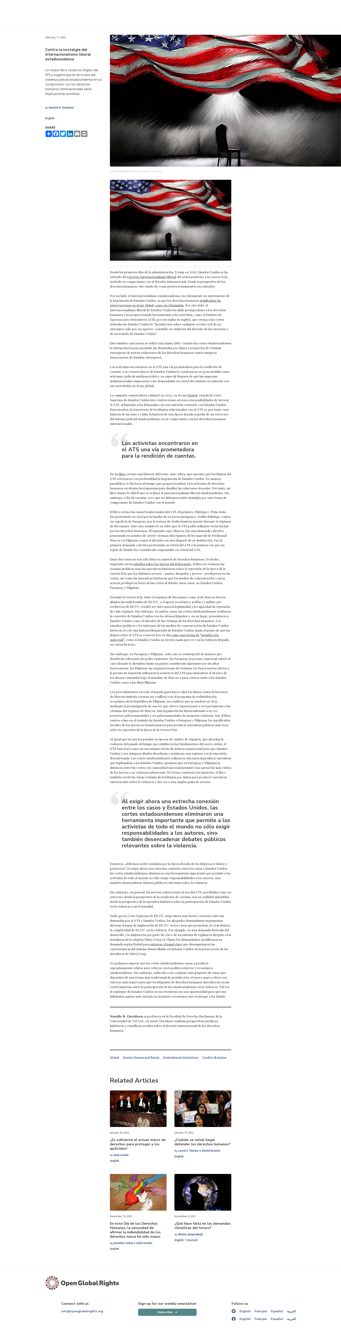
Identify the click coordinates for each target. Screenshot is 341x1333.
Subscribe (165, 1312)
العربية (291, 1311)
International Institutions (181, 1057)
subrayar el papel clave (165, 944)
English (49, 118)
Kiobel (192, 395)
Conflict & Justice (214, 1057)
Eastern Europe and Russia (141, 1057)
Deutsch (192, 1240)
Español (277, 1311)
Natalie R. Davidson (61, 107)
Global (114, 1057)
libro (122, 474)
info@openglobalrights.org (82, 1311)
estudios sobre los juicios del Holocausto (162, 564)
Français (261, 1311)
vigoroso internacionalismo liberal (151, 277)
